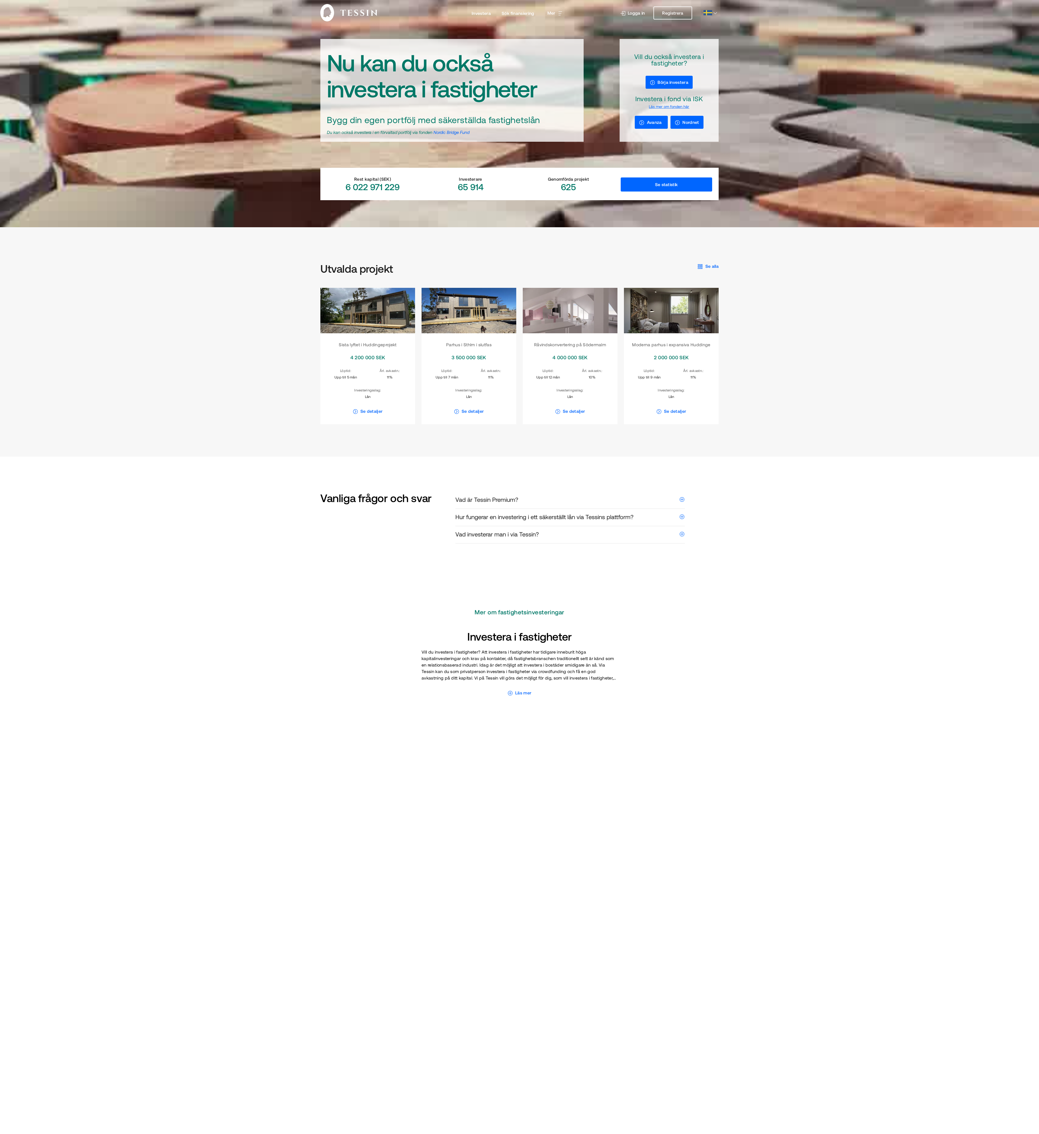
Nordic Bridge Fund (451, 132)
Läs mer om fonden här (669, 106)
